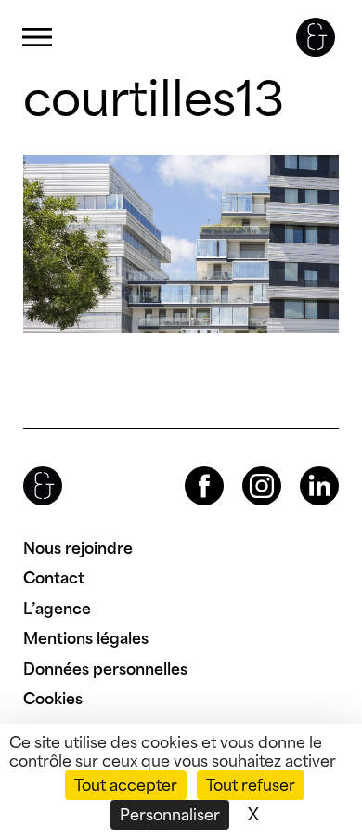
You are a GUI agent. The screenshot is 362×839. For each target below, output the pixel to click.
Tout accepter (125, 785)
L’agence (57, 608)
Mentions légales (86, 638)
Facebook (188, 466)
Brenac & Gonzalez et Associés (315, 37)
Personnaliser (170, 815)
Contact (53, 578)
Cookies (53, 698)
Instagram (245, 466)
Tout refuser (250, 785)
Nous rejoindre (78, 548)
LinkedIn (302, 466)
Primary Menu (37, 37)
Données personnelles (105, 669)
